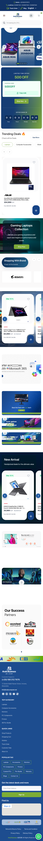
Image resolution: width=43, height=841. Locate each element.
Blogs (5, 776)
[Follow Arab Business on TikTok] (17, 694)
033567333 (25, 5)
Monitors (27, 762)
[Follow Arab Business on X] (10, 694)
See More (36, 137)
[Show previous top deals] (5, 319)
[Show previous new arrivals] (5, 495)
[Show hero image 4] (24, 63)
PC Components (8, 767)
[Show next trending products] (9, 151)
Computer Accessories (23, 144)
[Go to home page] (17, 15)
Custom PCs (7, 771)
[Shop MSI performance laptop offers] (21, 424)
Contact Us (14, 776)
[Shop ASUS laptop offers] (21, 438)
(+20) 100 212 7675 (11, 679)
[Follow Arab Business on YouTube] (13, 694)
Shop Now (20, 101)
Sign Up (21, 795)
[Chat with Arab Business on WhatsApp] (6, 694)
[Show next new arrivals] (38, 495)
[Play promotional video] (21, 582)
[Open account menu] (31, 15)
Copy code (22, 93)
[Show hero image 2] (19, 63)
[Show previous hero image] (4, 47)
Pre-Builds (18, 771)
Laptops (7, 144)
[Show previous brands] (34, 259)
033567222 (17, 5)
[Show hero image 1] (17, 63)
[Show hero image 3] (22, 63)
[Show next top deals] (38, 319)
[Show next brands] (39, 259)
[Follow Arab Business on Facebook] (3, 694)
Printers (20, 767)
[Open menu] (4, 15)
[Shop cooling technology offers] (21, 403)
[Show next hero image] (39, 47)
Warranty (29, 771)
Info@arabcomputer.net (9, 690)
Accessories (16, 762)
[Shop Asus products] (17, 277)
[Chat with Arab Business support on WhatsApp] (38, 836)
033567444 (33, 5)
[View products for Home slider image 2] (21, 47)
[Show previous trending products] (4, 151)
